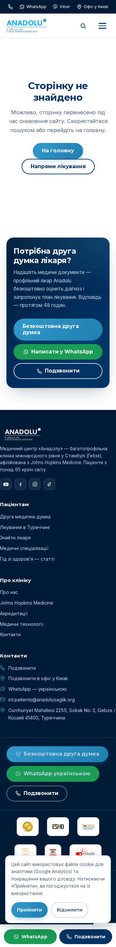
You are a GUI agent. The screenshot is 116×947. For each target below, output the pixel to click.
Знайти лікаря (15, 537)
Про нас (9, 592)
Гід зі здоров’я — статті (27, 559)
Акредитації (13, 613)
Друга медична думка (25, 516)
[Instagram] (35, 484)
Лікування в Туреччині (25, 527)
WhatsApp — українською (37, 689)
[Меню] (102, 26)
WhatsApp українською (57, 773)
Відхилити (69, 909)
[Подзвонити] (10, 6)
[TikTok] (49, 484)
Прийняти (29, 909)
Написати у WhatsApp (62, 352)
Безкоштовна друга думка (51, 329)
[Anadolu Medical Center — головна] (26, 26)
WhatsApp (34, 936)
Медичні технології (22, 624)
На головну (58, 151)
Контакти (10, 634)
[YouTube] (6, 484)
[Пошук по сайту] (83, 25)
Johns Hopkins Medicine (26, 603)
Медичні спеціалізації (24, 548)
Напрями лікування (58, 166)
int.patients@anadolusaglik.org (41, 699)
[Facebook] (20, 484)
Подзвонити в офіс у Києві (38, 678)
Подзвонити (62, 371)
